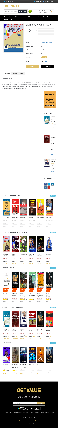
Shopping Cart (44, 12)
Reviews (22, 73)
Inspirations (38, 16)
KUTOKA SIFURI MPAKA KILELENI (6, 331)
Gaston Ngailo (6, 293)
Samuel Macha (23, 302)
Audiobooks (16, 16)
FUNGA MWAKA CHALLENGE (23, 295)
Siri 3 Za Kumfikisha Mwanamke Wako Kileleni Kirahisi (14, 332)
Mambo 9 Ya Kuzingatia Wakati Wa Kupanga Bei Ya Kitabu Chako (23, 220)
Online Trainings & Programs (27, 16)
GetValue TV (45, 16)
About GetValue (30, 414)
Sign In (52, 1)
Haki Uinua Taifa (23, 254)
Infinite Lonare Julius (52, 152)
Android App (39, 1)
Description (7, 73)
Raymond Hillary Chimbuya (47, 42)
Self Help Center (18, 412)
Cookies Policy (38, 423)
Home (5, 16)
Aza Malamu (48, 254)
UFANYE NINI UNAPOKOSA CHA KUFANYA (15, 366)
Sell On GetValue (35, 412)
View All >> (53, 195)
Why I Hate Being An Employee (48, 295)
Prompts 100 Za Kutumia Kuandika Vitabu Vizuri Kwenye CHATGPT (32, 220)
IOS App (47, 1)
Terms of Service (20, 423)
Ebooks (10, 16)
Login (11, 19)
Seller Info (14, 73)
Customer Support (8, 412)
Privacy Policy (29, 423)
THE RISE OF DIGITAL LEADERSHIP (23, 366)
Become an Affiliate (45, 412)
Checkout (40, 12)
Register (6, 19)
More (20, 11)
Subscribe (40, 403)
